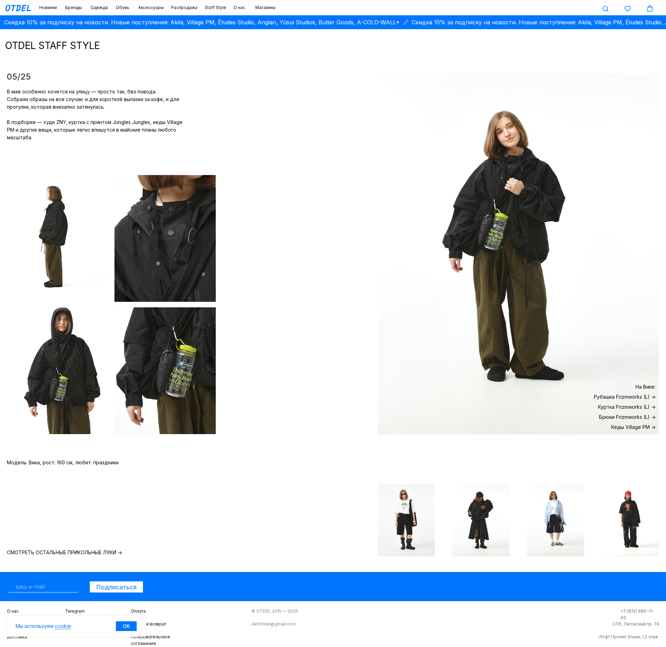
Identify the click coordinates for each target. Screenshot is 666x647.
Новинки (48, 7)
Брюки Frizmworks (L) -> (627, 417)
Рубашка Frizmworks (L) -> (625, 397)
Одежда (99, 7)
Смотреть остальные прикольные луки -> (64, 552)
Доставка (17, 636)
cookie (63, 626)
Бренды (73, 7)
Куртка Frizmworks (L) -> (627, 407)
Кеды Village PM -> (633, 427)
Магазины (265, 7)
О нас (239, 7)
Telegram (75, 611)
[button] (605, 8)
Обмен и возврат (148, 624)
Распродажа (184, 7)
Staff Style (215, 7)
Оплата (138, 611)
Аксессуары (151, 7)
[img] (406, 520)
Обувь (122, 7)
